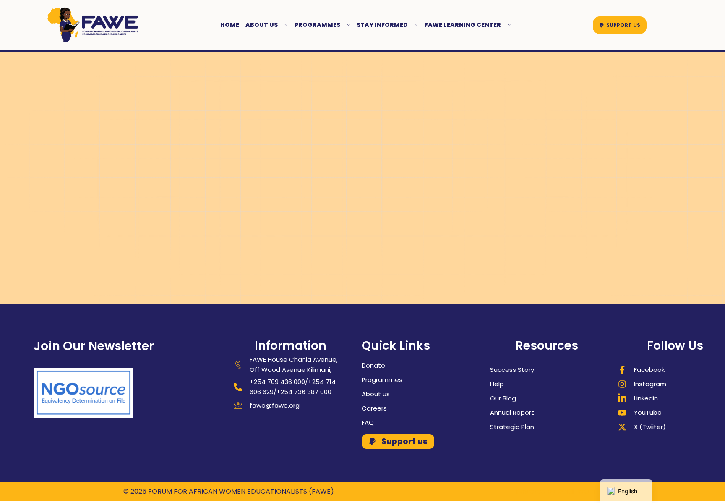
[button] (620, 25)
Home (229, 25)
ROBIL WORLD (579, 491)
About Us (261, 25)
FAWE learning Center (463, 25)
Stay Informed (382, 25)
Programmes (317, 25)
